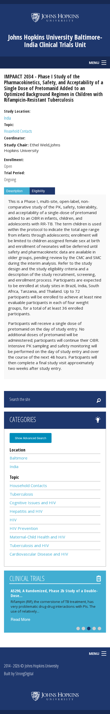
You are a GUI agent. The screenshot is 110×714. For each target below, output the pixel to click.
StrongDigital (24, 674)
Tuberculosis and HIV (29, 545)
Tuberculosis (21, 494)
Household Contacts (18, 131)
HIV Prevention (24, 528)
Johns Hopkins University (41, 666)
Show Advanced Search (30, 438)
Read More (20, 619)
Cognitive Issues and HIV (33, 502)
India (7, 118)
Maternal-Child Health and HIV (37, 537)
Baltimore (19, 458)
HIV (13, 519)
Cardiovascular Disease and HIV (39, 554)
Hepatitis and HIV (26, 511)
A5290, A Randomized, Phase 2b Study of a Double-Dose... (54, 593)
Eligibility (38, 190)
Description (14, 190)
